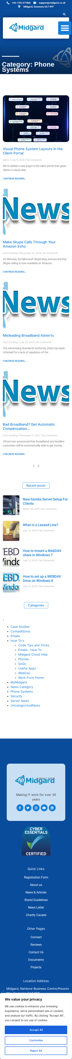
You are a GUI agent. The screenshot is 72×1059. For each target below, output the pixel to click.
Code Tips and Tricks (33, 645)
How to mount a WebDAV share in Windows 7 (42, 553)
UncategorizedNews (25, 705)
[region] (36, 1026)
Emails (15, 636)
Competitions (20, 631)
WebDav (24, 673)
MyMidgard (19, 682)
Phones (23, 659)
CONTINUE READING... (14, 178)
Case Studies (20, 627)
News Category (22, 687)
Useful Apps (27, 668)
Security (16, 696)
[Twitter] (28, 807)
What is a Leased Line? (40, 525)
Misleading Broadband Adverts (28, 335)
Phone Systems (22, 691)
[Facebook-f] (20, 807)
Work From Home (31, 678)
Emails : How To (30, 650)
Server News (20, 701)
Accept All (36, 1029)
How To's (17, 640)
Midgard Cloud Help (33, 654)
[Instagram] (36, 807)
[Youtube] (44, 807)
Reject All (36, 1050)
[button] (64, 14)
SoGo (22, 664)
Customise (36, 1040)
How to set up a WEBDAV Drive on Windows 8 (42, 578)
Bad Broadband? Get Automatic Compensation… (29, 426)
